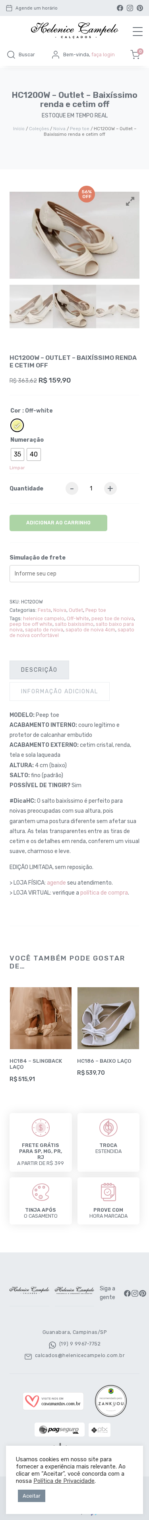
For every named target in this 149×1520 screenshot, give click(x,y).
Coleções (39, 128)
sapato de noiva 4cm (90, 630)
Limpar (17, 467)
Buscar (27, 55)
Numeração (27, 440)
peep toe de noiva (112, 618)
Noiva (59, 128)
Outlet (76, 610)
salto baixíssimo (74, 624)
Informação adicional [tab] (59, 691)
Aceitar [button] (32, 1496)
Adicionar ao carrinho (58, 523)
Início (19, 128)
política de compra (104, 892)
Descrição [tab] (39, 670)
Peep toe (79, 128)
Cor (15, 410)
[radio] (17, 425)
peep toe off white (31, 624)
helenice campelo (43, 618)
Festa (44, 610)
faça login (103, 55)
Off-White (78, 618)
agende (56, 882)
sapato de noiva (44, 630)
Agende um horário (36, 8)
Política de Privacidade (64, 1480)
